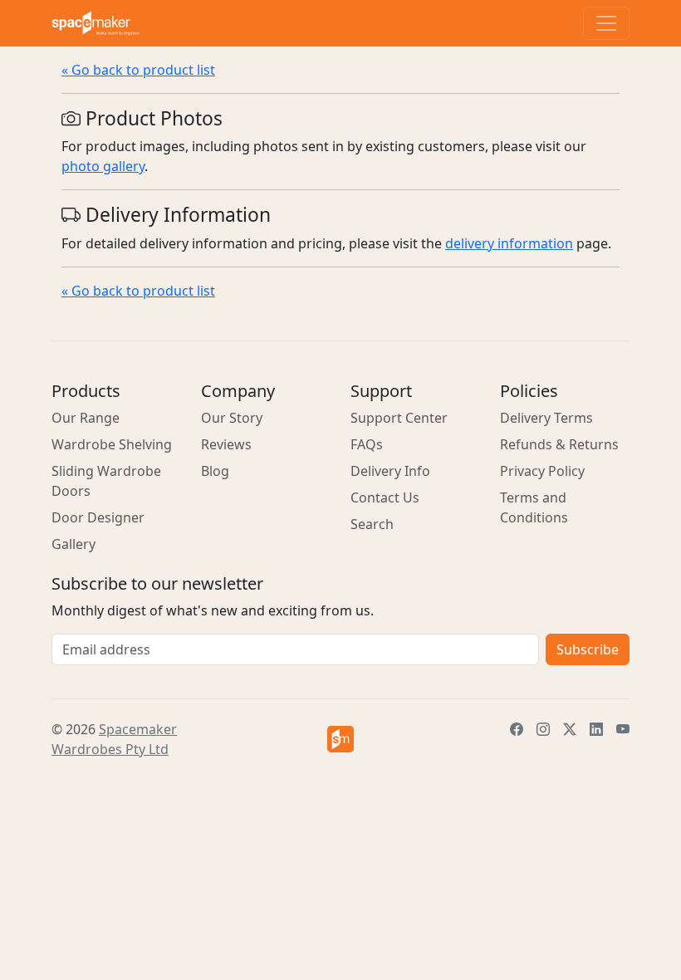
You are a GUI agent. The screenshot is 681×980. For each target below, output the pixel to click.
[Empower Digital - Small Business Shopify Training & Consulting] (340, 739)
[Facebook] (516, 729)
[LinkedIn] (596, 729)
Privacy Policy (542, 471)
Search (372, 524)
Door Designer (98, 517)
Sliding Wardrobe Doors (106, 481)
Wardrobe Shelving (111, 444)
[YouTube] (623, 729)
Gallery (73, 544)
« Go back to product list (138, 70)
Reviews (226, 444)
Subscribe (587, 649)
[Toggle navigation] (606, 23)
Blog (215, 471)
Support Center (399, 418)
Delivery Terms (546, 418)
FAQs (366, 444)
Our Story (231, 418)
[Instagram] (543, 729)
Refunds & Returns (559, 444)
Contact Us (384, 497)
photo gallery (103, 166)
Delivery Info (390, 471)
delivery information (509, 243)
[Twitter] (569, 729)
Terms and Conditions (534, 507)
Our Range (85, 418)
